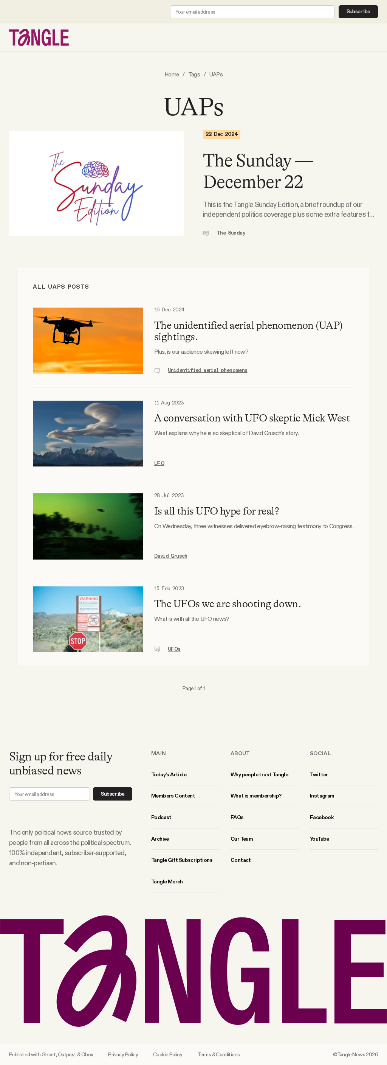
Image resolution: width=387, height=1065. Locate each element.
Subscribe (358, 11)
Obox (87, 1054)
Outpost (67, 1054)
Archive (160, 838)
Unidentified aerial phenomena (208, 370)
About (240, 753)
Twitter (319, 774)
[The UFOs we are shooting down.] (88, 619)
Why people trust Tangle (259, 774)
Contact (241, 860)
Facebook (321, 817)
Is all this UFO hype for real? (216, 511)
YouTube (319, 838)
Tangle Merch (167, 881)
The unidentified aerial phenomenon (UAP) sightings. (248, 331)
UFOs (174, 649)
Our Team (242, 838)
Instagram (322, 795)
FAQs (237, 817)
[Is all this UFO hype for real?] (88, 526)
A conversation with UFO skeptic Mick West (252, 418)
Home (171, 74)
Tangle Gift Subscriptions (181, 860)
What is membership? (256, 795)
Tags (194, 74)
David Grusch (170, 556)
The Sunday (231, 233)
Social (320, 753)
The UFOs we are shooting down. (227, 604)
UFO (159, 463)
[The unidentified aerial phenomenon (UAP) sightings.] (88, 341)
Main (158, 753)
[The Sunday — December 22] (96, 183)
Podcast (161, 817)
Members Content (173, 795)
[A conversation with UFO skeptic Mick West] (88, 434)
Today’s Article (168, 774)
